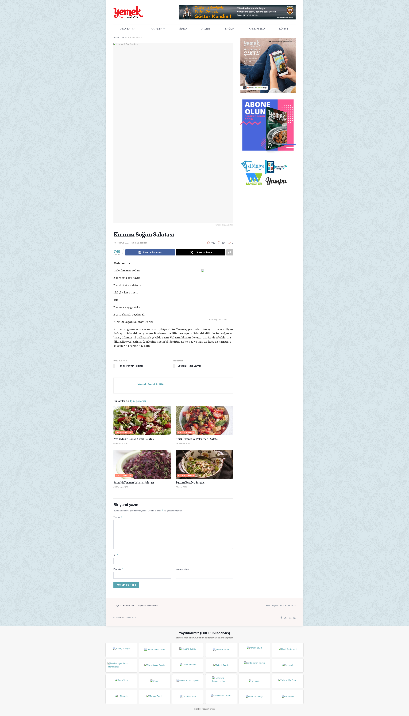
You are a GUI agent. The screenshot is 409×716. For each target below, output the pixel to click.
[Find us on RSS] (294, 618)
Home (116, 38)
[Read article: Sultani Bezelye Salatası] (204, 464)
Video (182, 28)
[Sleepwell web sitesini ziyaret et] (288, 666)
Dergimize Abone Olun (147, 605)
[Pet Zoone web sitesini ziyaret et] (288, 697)
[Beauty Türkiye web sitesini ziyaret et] (121, 650)
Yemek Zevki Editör (151, 384)
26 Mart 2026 (181, 487)
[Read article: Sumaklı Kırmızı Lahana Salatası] (142, 464)
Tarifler (155, 28)
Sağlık (230, 28)
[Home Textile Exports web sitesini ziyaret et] (188, 681)
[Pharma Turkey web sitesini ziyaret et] (188, 650)
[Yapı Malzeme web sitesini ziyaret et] (188, 697)
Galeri (206, 28)
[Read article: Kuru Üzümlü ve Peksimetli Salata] (204, 420)
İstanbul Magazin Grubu (204, 709)
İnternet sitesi (182, 569)
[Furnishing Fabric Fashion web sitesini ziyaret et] (221, 681)
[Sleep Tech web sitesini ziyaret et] (121, 681)
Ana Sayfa (127, 28)
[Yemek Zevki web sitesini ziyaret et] (254, 650)
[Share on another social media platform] (229, 252)
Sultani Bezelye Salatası (190, 483)
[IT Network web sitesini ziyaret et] (121, 697)
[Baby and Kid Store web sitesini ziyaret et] (288, 681)
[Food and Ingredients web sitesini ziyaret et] (121, 666)
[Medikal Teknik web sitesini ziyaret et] (221, 650)
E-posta (118, 569)
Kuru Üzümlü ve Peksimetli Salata (197, 439)
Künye (284, 28)
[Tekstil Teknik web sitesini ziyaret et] (221, 666)
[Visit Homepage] (128, 12)
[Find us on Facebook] (281, 618)
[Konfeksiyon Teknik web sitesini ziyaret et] (254, 666)
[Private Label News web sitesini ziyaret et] (154, 650)
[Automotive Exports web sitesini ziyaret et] (221, 697)
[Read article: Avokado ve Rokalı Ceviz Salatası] (142, 420)
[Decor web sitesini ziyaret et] (154, 681)
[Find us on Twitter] (285, 618)
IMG (122, 618)
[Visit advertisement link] (237, 12)
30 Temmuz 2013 (121, 243)
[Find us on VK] (290, 618)
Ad (115, 555)
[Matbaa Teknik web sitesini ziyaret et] (154, 697)
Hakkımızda (256, 28)
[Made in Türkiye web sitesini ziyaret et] (254, 697)
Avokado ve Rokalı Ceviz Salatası (133, 439)
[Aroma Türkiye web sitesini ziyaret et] (188, 666)
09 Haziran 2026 (120, 487)
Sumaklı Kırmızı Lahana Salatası (133, 483)
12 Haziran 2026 (183, 443)
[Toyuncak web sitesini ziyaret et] (254, 681)
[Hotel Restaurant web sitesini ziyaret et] (288, 650)
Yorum (117, 517)
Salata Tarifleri (136, 38)
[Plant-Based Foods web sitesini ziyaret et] (154, 666)
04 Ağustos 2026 (120, 443)
